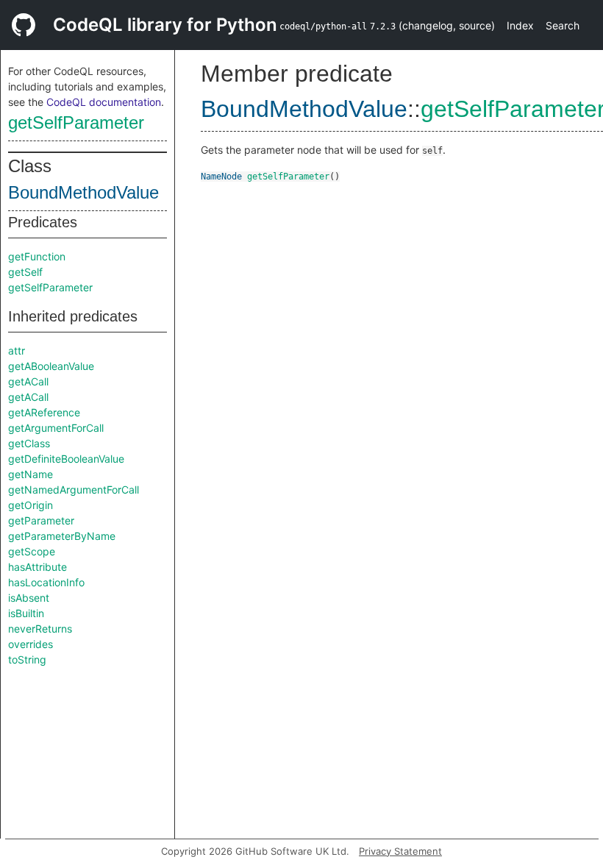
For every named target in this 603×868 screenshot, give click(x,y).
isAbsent (28, 597)
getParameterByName (61, 536)
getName (30, 474)
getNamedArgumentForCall (73, 489)
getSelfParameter (76, 122)
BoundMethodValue (83, 192)
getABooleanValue (51, 366)
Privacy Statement (400, 851)
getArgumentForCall (56, 427)
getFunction (36, 256)
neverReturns (40, 628)
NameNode (221, 176)
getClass (29, 443)
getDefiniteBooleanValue (66, 458)
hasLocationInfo (46, 582)
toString (27, 659)
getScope (31, 551)
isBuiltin (26, 613)
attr (16, 350)
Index (520, 25)
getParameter (41, 520)
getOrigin (30, 505)
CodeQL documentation (103, 102)
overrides (30, 644)
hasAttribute (37, 567)
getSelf (25, 272)
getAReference (44, 412)
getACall (28, 381)
